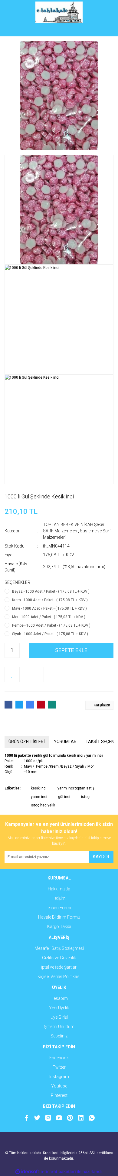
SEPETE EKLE (71, 650)
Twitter (59, 1067)
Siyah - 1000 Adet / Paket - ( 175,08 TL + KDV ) (50, 634)
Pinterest (59, 1095)
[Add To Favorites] (12, 674)
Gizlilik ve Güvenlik (59, 957)
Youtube (59, 1086)
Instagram (59, 1076)
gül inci (64, 797)
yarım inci (39, 797)
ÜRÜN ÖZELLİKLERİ (26, 741)
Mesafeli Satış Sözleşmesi (59, 948)
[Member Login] (59, 30)
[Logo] (59, 12)
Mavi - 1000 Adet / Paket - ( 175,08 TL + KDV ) (49, 608)
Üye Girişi (59, 1017)
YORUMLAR (65, 741)
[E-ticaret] (58, 1171)
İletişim (59, 898)
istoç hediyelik (43, 805)
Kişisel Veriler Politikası (59, 976)
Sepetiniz (59, 1036)
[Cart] (104, 30)
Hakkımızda (59, 888)
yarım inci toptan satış (75, 788)
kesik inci (39, 788)
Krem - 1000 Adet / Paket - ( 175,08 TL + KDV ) (50, 600)
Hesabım (59, 998)
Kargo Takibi (59, 926)
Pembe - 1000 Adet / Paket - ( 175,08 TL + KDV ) (51, 625)
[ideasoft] (27, 1171)
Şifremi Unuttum (59, 1026)
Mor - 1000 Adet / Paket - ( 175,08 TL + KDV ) (48, 617)
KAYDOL (101, 856)
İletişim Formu (59, 907)
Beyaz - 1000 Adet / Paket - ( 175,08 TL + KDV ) (51, 591)
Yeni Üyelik (59, 1007)
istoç (85, 797)
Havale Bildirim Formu (59, 917)
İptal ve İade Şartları (59, 967)
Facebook (59, 1057)
